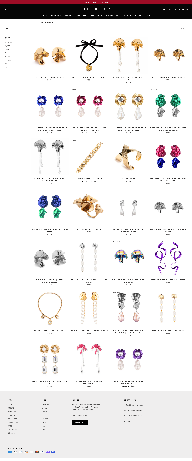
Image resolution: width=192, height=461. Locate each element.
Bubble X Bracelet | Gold (89, 178)
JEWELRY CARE (12, 411)
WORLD (127, 16)
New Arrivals (8, 42)
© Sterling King (15, 449)
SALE (148, 16)
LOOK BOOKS (11, 415)
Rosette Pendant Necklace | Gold (89, 77)
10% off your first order (96, 2)
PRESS (138, 16)
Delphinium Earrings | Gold (50, 77)
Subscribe (80, 422)
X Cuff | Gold (129, 178)
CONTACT (10, 404)
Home (38, 22)
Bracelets (7, 56)
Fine (6, 67)
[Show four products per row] (7, 28)
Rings (6, 53)
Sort (183, 29)
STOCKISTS (11, 408)
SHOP (44, 16)
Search (172, 10)
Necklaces (8, 60)
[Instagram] (129, 421)
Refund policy (11, 433)
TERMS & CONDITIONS (14, 422)
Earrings (7, 49)
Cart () (183, 9)
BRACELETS (81, 16)
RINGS (68, 16)
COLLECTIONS (113, 16)
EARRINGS (56, 16)
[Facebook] (124, 421)
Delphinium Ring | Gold (89, 229)
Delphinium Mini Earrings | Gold (168, 77)
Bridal (6, 63)
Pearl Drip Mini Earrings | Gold (168, 330)
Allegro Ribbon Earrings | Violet (168, 280)
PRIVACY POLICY (12, 419)
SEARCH (10, 426)
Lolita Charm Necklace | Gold (49, 330)
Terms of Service (12, 429)
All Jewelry (8, 45)
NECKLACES (96, 16)
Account (162, 10)
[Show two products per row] (4, 28)
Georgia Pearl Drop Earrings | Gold (89, 330)
